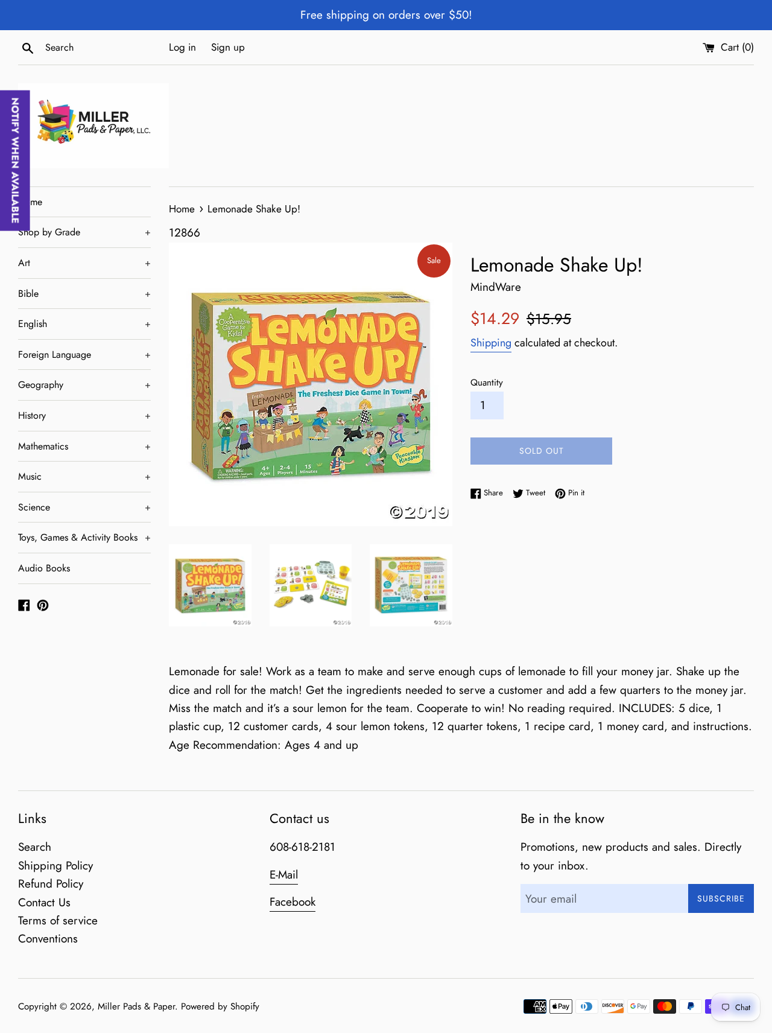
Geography (84, 385)
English (84, 324)
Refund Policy (50, 884)
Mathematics (84, 446)
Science (84, 507)
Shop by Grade (84, 232)
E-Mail (284, 874)
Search (34, 847)
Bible (84, 293)
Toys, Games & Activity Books (84, 537)
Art (84, 263)
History (84, 415)
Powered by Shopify (220, 1006)
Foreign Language (84, 354)
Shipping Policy (55, 865)
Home (30, 202)
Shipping (490, 343)
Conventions (48, 938)
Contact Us (44, 902)
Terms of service (58, 920)
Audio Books (44, 568)
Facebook (292, 902)
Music (84, 476)
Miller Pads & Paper (136, 1006)
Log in (182, 47)
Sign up (228, 47)
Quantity (486, 382)
